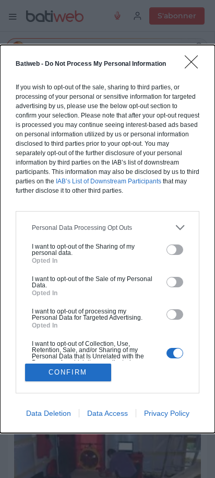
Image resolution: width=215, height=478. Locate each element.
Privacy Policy (166, 413)
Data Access (107, 413)
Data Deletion (48, 413)
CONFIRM (68, 372)
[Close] (195, 65)
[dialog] (107, 239)
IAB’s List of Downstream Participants (108, 181)
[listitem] (107, 227)
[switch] (174, 249)
